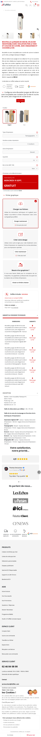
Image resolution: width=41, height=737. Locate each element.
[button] (38, 29)
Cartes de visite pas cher (9, 556)
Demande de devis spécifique (10, 674)
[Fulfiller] (6, 5)
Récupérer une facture (8, 649)
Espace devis (5, 645)
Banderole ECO (6, 579)
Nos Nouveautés (7, 596)
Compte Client (6, 631)
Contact (4, 679)
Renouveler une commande (10, 654)
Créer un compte (11, 305)
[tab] (20, 315)
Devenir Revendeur (7, 610)
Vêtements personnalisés (9, 561)
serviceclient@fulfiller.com (10, 684)
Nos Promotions (6, 600)
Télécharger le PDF (32, 329)
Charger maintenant (20, 221)
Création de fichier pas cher (9, 552)
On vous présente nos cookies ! (11, 724)
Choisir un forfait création (20, 282)
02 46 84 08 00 (10, 666)
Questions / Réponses (8, 605)
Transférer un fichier (7, 640)
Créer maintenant (20, 252)
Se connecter (14, 307)
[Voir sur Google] (6, 469)
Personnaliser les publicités (10, 727)
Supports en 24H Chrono (9, 575)
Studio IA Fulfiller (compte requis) (11, 619)
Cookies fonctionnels (8, 722)
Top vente (20, 101)
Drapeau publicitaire (7, 565)
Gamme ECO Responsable (9, 570)
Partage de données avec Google (12, 720)
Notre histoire (6, 591)
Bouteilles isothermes (10, 10)
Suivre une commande (8, 635)
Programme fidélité (7, 614)
